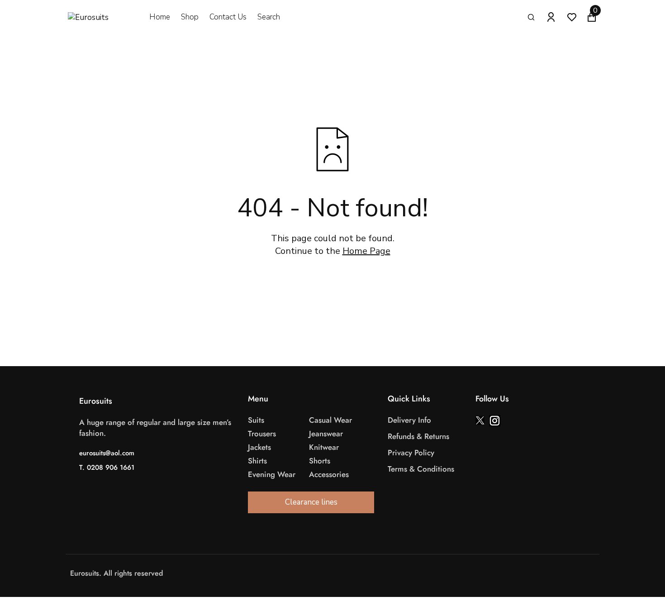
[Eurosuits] (97, 17)
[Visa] (339, 573)
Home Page (366, 251)
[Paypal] (366, 573)
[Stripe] (357, 573)
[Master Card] (348, 573)
